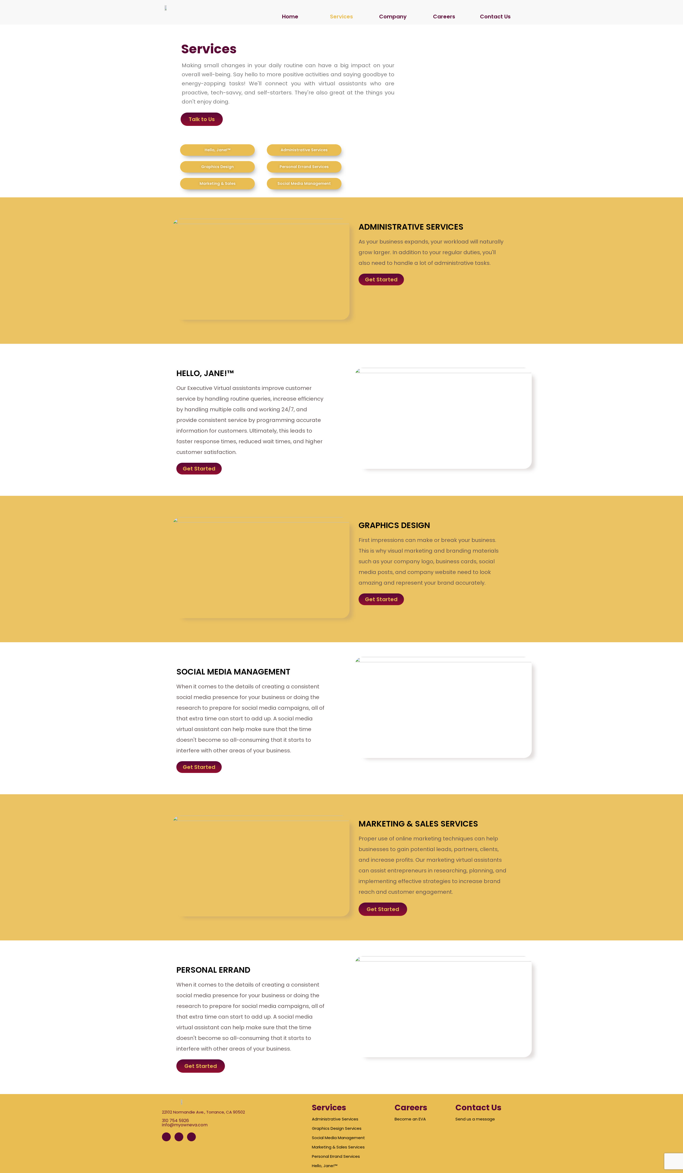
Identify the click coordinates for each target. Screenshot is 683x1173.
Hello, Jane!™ (324, 1165)
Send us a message (475, 1119)
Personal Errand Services (336, 1156)
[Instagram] (178, 1136)
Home (290, 16)
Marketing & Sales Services (338, 1147)
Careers (444, 16)
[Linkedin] (191, 1136)
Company (393, 16)
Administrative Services (335, 1119)
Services (341, 16)
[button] (202, 119)
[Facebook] (166, 1136)
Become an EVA (410, 1119)
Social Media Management (338, 1137)
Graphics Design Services (337, 1128)
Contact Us (495, 16)
